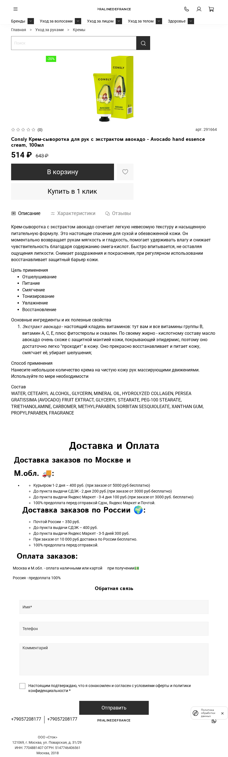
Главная (18, 30)
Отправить (114, 708)
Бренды (18, 21)
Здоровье (176, 21)
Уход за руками (49, 30)
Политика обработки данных (208, 713)
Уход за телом (140, 21)
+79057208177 (26, 719)
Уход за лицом (100, 21)
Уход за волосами (56, 21)
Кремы (79, 30)
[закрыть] (222, 713)
